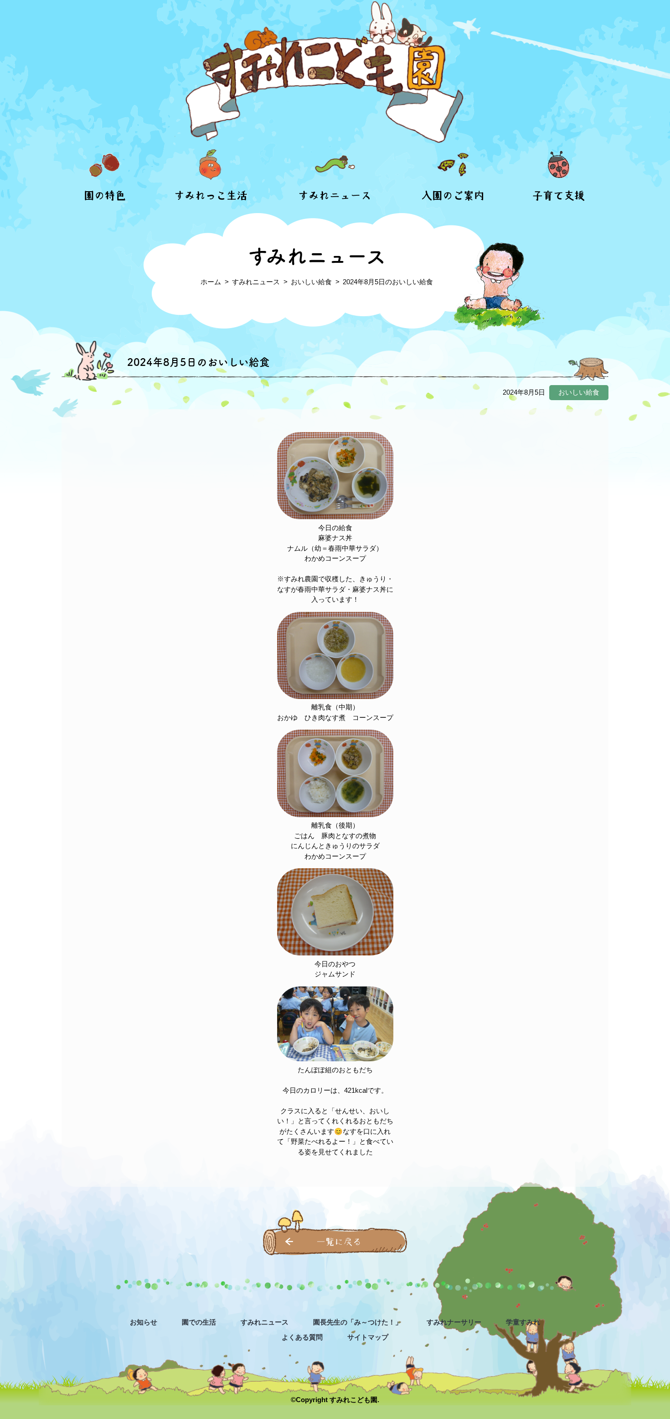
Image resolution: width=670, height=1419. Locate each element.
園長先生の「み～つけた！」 (357, 1322)
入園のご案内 (453, 195)
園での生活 (199, 1322)
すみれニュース (334, 195)
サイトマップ (367, 1337)
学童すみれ (523, 1322)
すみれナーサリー (454, 1322)
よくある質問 (302, 1337)
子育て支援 (558, 195)
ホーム (211, 282)
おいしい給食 (311, 282)
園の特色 (105, 195)
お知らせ (143, 1322)
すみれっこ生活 (210, 195)
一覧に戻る (339, 1241)
